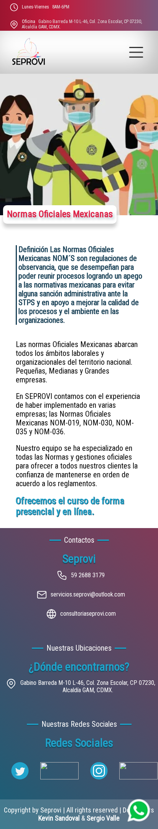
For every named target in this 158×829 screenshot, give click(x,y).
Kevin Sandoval (59, 818)
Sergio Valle (103, 818)
